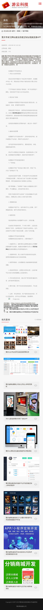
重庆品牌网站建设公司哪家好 (20, 306)
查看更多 (38, 319)
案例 (18, 31)
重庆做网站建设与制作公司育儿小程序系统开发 (21, 309)
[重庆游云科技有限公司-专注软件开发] (15, 8)
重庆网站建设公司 (21, 606)
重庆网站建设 (17, 113)
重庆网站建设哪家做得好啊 (20, 305)
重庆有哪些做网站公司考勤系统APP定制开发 (23, 312)
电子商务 (25, 31)
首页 (13, 31)
